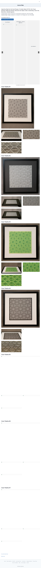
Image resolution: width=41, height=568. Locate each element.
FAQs (19, 562)
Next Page (6, 553)
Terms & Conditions (15, 562)
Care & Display (23, 562)
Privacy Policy (35, 561)
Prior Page (3, 553)
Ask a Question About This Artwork (7, 19)
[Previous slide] (2, 52)
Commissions (24, 561)
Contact (27, 562)
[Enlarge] (20, 130)
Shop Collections (9, 561)
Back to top (3, 556)
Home (5, 561)
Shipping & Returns (29, 561)
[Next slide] (38, 52)
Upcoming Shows (18, 561)
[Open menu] (39, 1)
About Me (13, 561)
